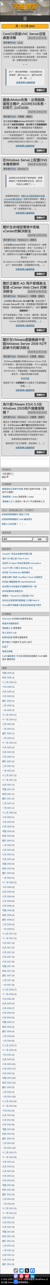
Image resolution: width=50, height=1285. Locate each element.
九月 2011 (6, 1255)
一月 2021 (6, 808)
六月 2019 (6, 859)
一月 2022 (6, 770)
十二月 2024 (7, 715)
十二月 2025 (7, 682)
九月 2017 (6, 947)
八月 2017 (6, 952)
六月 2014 (6, 1124)
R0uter (13, 42)
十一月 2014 (7, 1106)
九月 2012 (6, 1217)
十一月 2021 (7, 780)
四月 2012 (6, 1236)
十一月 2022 (7, 743)
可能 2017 (6, 966)
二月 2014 (6, 1143)
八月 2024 (6, 724)
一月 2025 (6, 710)
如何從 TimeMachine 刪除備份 (16, 572)
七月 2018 (6, 901)
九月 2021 (6, 785)
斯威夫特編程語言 (10, 623)
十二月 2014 (7, 1101)
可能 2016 (6, 1022)
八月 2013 (6, 1171)
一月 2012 (6, 1250)
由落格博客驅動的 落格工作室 (15, 514)
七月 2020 (6, 822)
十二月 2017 (7, 934)
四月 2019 (6, 868)
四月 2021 (6, 794)
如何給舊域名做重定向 (12, 591)
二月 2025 (6, 705)
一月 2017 (6, 985)
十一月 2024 (7, 719)
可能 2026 (6, 673)
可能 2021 (6, 789)
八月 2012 (6, 1222)
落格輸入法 (7, 628)
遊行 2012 (6, 1241)
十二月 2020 (7, 812)
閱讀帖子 (41, 90)
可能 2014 (6, 1129)
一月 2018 (6, 929)
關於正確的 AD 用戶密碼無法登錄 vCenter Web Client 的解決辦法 (25, 287)
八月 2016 (6, 1008)
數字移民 (6, 642)
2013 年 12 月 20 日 (37, 164)
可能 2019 (6, 864)
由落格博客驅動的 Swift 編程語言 (17, 519)
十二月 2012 (7, 1208)
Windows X (23, 169)
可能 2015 (6, 1078)
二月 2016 (6, 1036)
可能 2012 (6, 1232)
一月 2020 (6, 845)
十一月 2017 (7, 938)
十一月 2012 (7, 1213)
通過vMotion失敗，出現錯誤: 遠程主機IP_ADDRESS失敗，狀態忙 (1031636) (25, 104)
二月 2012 (6, 1245)
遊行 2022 (6, 761)
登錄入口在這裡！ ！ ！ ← (14, 524)
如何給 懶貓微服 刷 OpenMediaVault (19, 582)
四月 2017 (6, 971)
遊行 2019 (6, 873)
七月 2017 (6, 957)
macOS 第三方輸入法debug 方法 (17, 568)
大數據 (21, 116)
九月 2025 (6, 691)
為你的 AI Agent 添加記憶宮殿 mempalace (21, 563)
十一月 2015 (7, 1050)
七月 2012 (6, 1227)
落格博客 (25, 6)
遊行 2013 (6, 1194)
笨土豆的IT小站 (9, 633)
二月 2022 (6, 766)
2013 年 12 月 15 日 (37, 291)
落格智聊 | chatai (10, 497)
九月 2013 (6, 1166)
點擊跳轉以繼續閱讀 (25, 82)
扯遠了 (5, 646)
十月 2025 (6, 687)
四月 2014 (6, 1134)
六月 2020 (6, 826)
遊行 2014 (6, 1138)
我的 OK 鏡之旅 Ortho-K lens (15, 558)
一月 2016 (6, 1041)
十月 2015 (6, 1055)
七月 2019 (6, 854)
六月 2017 (6, 961)
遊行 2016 (6, 1031)
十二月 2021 (7, 775)
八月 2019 (6, 850)
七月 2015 (6, 1068)
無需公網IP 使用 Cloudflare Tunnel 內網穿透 (22, 577)
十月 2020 (6, 817)
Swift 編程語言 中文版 (12, 656)
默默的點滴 (7, 637)
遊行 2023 (6, 733)
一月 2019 (6, 878)
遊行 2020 (6, 840)
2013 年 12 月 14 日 (37, 352)
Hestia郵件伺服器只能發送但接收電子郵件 (21, 605)
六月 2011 (6, 1259)
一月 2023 (6, 738)
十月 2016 (6, 999)
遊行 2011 (6, 1264)
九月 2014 (6, 1115)
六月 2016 (6, 1017)
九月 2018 (6, 892)
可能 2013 (6, 1185)
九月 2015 (6, 1059)
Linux (20, 42)
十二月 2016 (7, 989)
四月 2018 (6, 915)
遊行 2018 (6, 919)
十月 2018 (6, 887)
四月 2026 (6, 677)
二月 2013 (6, 1199)
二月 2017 (6, 980)
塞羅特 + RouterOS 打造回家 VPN (18, 596)
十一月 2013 (7, 1157)
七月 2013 (6, 1176)
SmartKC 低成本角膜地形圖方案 (17, 554)
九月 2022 (6, 752)
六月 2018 (6, 906)
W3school (6, 619)
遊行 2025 (6, 701)
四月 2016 (6, 1027)
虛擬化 (29, 116)
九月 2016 (6, 1003)
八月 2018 (6, 896)
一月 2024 (6, 729)
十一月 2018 (7, 882)
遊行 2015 (6, 1087)
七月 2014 (6, 1120)
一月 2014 (6, 1148)
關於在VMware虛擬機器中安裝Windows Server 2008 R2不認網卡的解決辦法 (25, 344)
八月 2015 (6, 1064)
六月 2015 (6, 1073)
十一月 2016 (7, 994)
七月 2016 (6, 1013)
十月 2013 (6, 1162)
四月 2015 (6, 1083)
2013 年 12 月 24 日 (37, 38)
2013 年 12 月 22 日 (37, 112)
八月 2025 (6, 696)
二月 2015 (6, 1092)
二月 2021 (6, 803)
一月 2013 (6, 1204)
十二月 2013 (7, 1152)
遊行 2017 (6, 975)
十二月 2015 (7, 1045)
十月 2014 (6, 1110)
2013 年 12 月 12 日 (37, 412)
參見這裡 (25, 378)
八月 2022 (6, 757)
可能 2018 (6, 910)
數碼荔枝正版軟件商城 (12, 489)
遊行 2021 (6, 798)
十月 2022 (6, 747)
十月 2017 (6, 943)
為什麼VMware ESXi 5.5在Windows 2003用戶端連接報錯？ (23, 408)
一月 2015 (6, 1096)
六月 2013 (6, 1180)
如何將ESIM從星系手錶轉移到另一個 (19, 586)
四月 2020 (6, 836)
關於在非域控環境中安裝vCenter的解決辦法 (21, 229)
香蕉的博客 (7, 651)
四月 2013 (6, 1190)
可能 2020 (6, 831)
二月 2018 (6, 924)
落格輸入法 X (8, 501)
